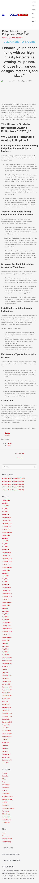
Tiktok (9, 445)
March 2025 (5, 549)
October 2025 (6, 529)
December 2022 (7, 628)
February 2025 (6, 552)
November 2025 (7, 526)
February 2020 (6, 681)
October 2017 (6, 739)
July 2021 (5, 669)
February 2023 (6, 623)
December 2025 (7, 523)
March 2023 (5, 620)
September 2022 (7, 637)
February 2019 (6, 707)
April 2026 (5, 512)
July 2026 (5, 503)
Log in (4, 833)
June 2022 (5, 646)
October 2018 (6, 719)
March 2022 (5, 655)
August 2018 (6, 725)
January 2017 (6, 757)
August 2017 (6, 742)
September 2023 (7, 602)
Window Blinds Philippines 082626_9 (13, 481)
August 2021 (6, 666)
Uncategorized (6, 817)
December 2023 (7, 593)
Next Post (19, 458)
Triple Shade (6, 814)
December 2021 (7, 658)
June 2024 (5, 576)
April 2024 (5, 582)
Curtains (4, 790)
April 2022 (5, 652)
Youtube (9, 443)
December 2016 (7, 760)
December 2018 (7, 713)
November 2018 (7, 716)
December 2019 (7, 687)
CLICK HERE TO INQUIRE (19, 41)
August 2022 (6, 640)
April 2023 (5, 617)
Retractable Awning (8, 808)
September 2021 (7, 663)
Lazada (7, 435)
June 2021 (5, 672)
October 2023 (6, 599)
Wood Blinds (6, 823)
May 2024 (5, 579)
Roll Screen (5, 811)
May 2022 (5, 649)
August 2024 (6, 570)
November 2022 (7, 631)
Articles (5, 38)
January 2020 (6, 684)
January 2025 (6, 555)
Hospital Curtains (7, 796)
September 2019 (7, 696)
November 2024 (7, 561)
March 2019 (5, 704)
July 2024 (5, 573)
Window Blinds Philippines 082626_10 (13, 478)
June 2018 (5, 728)
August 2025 (6, 535)
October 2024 (6, 564)
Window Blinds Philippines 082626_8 (13, 484)
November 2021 (7, 661)
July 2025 (5, 538)
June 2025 (5, 541)
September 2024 (7, 567)
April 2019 (5, 701)
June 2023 (5, 611)
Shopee (7, 433)
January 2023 (6, 625)
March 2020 (5, 678)
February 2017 (6, 754)
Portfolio (4, 802)
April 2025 (5, 547)
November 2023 (7, 596)
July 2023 (5, 608)
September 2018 (7, 722)
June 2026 (5, 506)
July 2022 (5, 643)
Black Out (5, 776)
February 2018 (6, 731)
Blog (3, 782)
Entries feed (5, 836)
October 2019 (6, 693)
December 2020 (7, 675)
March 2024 (6, 585)
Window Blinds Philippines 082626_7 (13, 487)
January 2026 (6, 520)
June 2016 (5, 763)
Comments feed (7, 839)
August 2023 (6, 605)
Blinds (4, 779)
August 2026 (6, 500)
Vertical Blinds (6, 820)
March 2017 (5, 751)
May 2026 (5, 509)
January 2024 (6, 590)
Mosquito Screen (7, 799)
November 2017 (7, 736)
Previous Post (19, 453)
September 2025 (7, 532)
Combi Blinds (6, 785)
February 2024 (6, 587)
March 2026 (5, 514)
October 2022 (6, 634)
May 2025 (5, 544)
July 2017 (5, 745)
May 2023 (5, 614)
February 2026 (6, 517)
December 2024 (7, 558)
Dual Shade (5, 793)
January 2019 (6, 710)
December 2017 (7, 734)
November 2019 (7, 690)
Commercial (5, 788)
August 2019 (6, 699)
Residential (5, 805)
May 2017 (5, 748)
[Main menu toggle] (3, 14)
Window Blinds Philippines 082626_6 (13, 490)
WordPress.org (6, 841)
